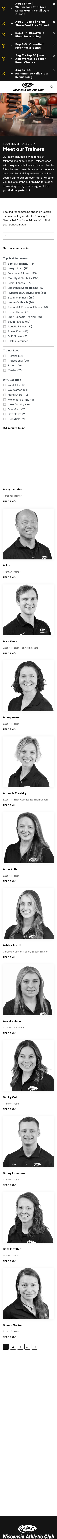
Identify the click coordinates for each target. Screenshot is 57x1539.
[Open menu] (6, 86)
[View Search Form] (51, 86)
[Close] (54, 4)
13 (34, 1346)
